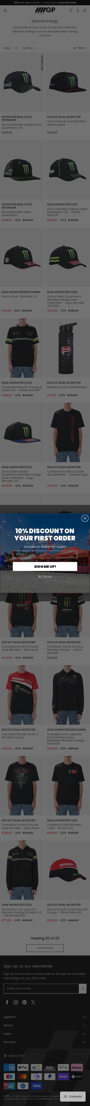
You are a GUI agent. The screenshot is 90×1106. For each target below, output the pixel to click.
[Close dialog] (85, 518)
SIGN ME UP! (45, 566)
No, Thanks (45, 576)
